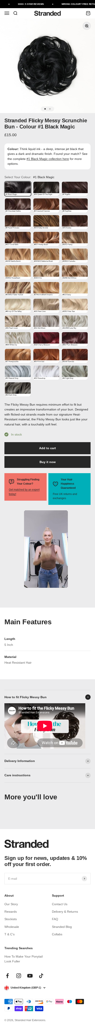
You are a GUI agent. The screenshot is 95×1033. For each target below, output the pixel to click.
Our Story (11, 904)
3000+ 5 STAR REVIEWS (27, 4)
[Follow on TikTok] (41, 976)
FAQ (55, 919)
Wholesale (11, 927)
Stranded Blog (62, 927)
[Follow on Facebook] (7, 976)
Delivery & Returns (65, 911)
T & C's (9, 934)
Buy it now (48, 462)
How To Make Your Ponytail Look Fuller (23, 959)
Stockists (10, 919)
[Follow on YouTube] (30, 976)
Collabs (57, 934)
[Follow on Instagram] (19, 976)
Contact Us (59, 904)
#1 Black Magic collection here (48, 159)
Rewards (10, 911)
